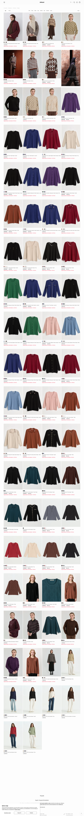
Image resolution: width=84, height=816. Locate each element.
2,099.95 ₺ (25, 194)
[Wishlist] (77, 2)
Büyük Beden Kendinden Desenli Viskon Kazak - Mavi (13, 417)
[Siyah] (23, 42)
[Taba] (62, 191)
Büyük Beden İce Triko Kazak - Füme (48, 529)
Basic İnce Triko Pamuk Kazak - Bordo (10, 752)
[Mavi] (42, 154)
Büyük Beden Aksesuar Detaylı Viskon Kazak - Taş (69, 155)
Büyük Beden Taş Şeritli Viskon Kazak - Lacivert (31, 305)
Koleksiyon (10, 8)
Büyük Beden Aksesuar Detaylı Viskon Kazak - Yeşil (12, 305)
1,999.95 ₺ (44, 493)
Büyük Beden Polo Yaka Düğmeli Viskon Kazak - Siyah (13, 342)
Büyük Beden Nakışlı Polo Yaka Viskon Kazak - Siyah (32, 417)
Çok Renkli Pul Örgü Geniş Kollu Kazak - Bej (30, 43)
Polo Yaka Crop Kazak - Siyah (28, 641)
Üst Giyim (14, 8)
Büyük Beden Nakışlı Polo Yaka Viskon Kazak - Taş (12, 454)
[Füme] (42, 528)
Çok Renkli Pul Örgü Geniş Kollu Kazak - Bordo (12, 43)
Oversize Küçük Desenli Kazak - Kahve (67, 641)
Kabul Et (19, 812)
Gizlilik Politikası (17, 809)
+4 (7, 715)
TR (70, 2)
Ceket (51, 10)
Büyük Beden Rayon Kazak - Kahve (67, 604)
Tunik (29, 10)
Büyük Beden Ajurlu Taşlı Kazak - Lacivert (30, 155)
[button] (74, 2)
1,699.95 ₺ (25, 119)
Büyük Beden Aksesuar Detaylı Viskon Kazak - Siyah (70, 305)
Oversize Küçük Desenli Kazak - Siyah (10, 118)
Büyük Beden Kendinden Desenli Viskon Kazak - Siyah (13, 193)
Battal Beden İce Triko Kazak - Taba (67, 454)
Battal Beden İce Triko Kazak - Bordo (67, 267)
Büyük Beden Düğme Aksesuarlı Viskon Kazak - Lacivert (32, 193)
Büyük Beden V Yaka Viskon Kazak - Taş (29, 267)
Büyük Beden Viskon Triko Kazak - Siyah (49, 454)
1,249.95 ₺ (5, 119)
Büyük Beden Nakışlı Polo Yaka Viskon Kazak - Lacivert (51, 230)
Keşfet (78, 83)
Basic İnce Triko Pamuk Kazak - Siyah (29, 716)
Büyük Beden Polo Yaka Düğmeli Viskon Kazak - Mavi (70, 342)
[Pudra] (43, 154)
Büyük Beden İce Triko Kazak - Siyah (10, 492)
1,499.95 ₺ (44, 680)
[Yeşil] (24, 191)
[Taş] (43, 229)
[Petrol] (43, 266)
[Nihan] (42, 2)
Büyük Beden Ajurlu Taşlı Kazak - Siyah (10, 155)
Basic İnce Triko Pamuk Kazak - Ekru (48, 716)
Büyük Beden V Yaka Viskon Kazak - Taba (68, 417)
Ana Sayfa (5, 8)
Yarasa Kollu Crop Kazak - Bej (28, 118)
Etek (44, 10)
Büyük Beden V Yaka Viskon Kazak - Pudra (49, 417)
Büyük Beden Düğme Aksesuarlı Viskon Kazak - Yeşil (32, 342)
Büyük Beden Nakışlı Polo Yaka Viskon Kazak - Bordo (70, 230)
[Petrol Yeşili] (5, 490)
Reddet (31, 812)
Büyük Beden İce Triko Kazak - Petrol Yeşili (30, 492)
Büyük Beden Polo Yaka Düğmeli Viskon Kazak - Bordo (51, 155)
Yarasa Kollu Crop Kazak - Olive (66, 43)
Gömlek (41, 10)
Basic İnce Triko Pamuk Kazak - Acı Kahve (68, 716)
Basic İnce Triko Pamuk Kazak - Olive (29, 752)
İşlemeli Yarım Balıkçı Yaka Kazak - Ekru (49, 118)
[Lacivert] (23, 154)
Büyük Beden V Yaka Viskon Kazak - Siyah (11, 267)
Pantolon (47, 10)
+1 (7, 191)
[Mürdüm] (6, 677)
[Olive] (61, 42)
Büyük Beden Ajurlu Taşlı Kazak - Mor (67, 118)
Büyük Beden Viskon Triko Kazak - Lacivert (49, 305)
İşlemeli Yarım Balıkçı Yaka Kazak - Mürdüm (11, 641)
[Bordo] (6, 42)
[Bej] (5, 42)
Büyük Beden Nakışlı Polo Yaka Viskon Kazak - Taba (32, 454)
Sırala (78, 10)
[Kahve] (42, 42)
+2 (7, 378)
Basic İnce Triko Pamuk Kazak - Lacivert (10, 716)
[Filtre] (5, 11)
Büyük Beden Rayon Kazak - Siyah (29, 604)
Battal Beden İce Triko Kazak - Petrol (48, 641)
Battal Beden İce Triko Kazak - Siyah (48, 267)
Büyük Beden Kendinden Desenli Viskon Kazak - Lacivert (32, 230)
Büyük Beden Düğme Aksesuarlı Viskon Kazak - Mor (51, 193)
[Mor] (6, 154)
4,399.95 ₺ (44, 119)
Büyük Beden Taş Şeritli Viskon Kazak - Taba (11, 230)
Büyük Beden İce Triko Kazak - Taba (67, 492)
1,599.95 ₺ (5, 82)
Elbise (35, 10)
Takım (32, 10)
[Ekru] (5, 640)
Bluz (38, 10)
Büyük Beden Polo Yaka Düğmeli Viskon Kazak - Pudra (51, 342)
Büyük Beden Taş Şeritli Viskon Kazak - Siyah (69, 193)
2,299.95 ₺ (44, 306)
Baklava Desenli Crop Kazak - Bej (48, 43)
